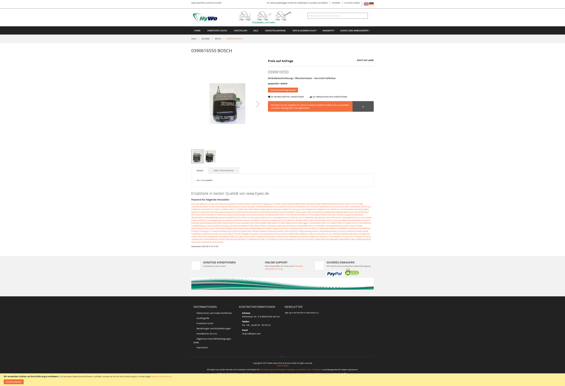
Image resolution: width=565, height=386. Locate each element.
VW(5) (317, 239)
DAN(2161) (196, 212)
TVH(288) (358, 236)
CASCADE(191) (207, 209)
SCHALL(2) (216, 234)
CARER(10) (195, 209)
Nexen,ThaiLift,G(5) (240, 228)
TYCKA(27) (366, 236)
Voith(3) (280, 239)
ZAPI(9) (215, 242)
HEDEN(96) (309, 217)
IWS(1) (312, 220)
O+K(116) (307, 228)
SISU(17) (324, 234)
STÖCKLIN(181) (249, 236)
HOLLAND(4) (366, 217)
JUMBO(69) (345, 220)
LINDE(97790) (335, 223)
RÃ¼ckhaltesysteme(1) (309, 231)
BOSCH (218, 38)
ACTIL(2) (211, 204)
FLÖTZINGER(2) (313, 214)
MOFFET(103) (348, 225)
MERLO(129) (294, 225)
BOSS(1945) (318, 206)
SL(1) (331, 234)
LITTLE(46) (346, 223)
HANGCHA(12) (265, 217)
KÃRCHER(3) (286, 223)
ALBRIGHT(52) (257, 204)
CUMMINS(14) (323, 209)
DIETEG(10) (275, 212)
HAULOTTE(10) (290, 217)
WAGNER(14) (345, 239)
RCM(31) (256, 231)
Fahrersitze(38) (238, 214)
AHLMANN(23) (230, 204)
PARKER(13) (344, 228)
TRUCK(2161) (347, 236)
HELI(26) (317, 217)
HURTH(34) (237, 220)
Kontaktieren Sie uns (207, 333)
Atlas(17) (348, 204)
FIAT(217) (282, 214)
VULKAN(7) (310, 239)
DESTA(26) (249, 212)
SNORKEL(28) (347, 234)
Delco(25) (231, 212)
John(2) (337, 220)
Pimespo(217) (205, 231)
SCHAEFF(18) (206, 234)
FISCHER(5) (301, 214)
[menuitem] (240, 30)
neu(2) (212, 228)
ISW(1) (306, 220)
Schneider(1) (254, 234)
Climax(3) (276, 209)
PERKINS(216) (355, 228)
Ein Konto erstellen (352, 3)
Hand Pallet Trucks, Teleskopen (308, 369)
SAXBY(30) (195, 234)
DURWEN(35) (329, 212)
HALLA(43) (254, 217)
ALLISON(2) (276, 204)
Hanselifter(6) (278, 217)
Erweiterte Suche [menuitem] (217, 30)
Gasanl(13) (349, 214)
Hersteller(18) (348, 217)
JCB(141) (324, 220)
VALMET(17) (243, 239)
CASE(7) (216, 209)
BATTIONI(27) (242, 206)
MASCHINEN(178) (262, 225)
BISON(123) (275, 206)
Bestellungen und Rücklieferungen (214, 328)
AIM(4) (240, 204)
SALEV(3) (342, 231)
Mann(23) (237, 225)
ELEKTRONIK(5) (362, 212)
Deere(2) (223, 212)
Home (193, 38)
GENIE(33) (358, 214)
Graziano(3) (224, 217)
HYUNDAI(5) (264, 220)
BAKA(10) (207, 206)
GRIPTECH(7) (234, 217)
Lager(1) (305, 223)
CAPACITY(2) (365, 206)
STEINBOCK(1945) (226, 236)
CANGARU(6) (354, 206)
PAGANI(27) (334, 228)
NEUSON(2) (220, 228)
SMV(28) (336, 234)
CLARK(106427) (265, 209)
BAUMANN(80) (263, 206)
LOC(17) (354, 223)
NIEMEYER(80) (255, 228)
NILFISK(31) (267, 228)
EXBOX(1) (212, 214)
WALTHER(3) (357, 239)
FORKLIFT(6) (325, 214)
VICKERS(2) (272, 239)
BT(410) (335, 206)
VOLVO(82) (289, 239)
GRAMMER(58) (212, 217)
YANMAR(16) (206, 242)
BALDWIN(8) (230, 206)
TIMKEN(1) (323, 236)
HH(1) (357, 217)
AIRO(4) (247, 204)
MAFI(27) (218, 225)
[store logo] (246, 17)
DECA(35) (215, 212)
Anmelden (336, 3)
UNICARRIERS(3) (211, 239)
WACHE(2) (325, 239)
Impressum (202, 347)
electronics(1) (349, 212)
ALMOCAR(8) (286, 204)
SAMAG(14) (351, 231)
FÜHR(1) (340, 214)
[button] (258, 104)
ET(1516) (195, 214)
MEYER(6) (304, 225)
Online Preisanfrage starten (283, 90)
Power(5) (216, 231)
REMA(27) (265, 231)
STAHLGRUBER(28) (210, 236)
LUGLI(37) (210, 225)
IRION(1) (291, 220)
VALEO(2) (234, 239)
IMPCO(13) (282, 220)
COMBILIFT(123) (288, 209)
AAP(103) (195, 204)
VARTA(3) (253, 239)
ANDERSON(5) (299, 204)
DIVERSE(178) (292, 212)
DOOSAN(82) (317, 212)
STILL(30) (238, 236)
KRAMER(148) (264, 223)
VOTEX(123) (300, 239)
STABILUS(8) (196, 236)
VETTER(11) (262, 239)
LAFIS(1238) (297, 223)
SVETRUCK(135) (263, 236)
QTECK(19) (235, 231)
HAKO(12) (245, 217)
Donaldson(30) (305, 212)
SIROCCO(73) (314, 234)
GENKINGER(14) (198, 217)
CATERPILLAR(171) (228, 209)
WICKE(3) (367, 239)
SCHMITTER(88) (242, 234)
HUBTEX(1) (203, 220)
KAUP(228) (216, 223)
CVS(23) (342, 209)
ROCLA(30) (289, 231)
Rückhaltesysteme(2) (329, 231)
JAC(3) (317, 220)
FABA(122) (221, 214)
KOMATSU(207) (228, 223)
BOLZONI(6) (296, 206)
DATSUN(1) (205, 212)
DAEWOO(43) (352, 209)
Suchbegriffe (203, 318)
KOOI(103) (253, 223)
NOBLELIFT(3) (296, 228)
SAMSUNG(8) (362, 231)
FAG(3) (229, 214)
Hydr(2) (246, 220)
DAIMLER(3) (363, 209)
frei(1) (334, 214)
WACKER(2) (335, 239)
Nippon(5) (277, 228)
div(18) (283, 212)
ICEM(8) (273, 220)
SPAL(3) (356, 234)
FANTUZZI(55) (251, 214)
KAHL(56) (195, 223)
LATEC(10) (324, 223)
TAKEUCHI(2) (282, 236)
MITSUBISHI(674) (334, 225)
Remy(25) (273, 231)
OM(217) (315, 228)
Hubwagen (290, 369)
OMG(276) (323, 228)
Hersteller (206, 38)
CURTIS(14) (334, 209)
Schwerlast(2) (266, 234)
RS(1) (297, 231)
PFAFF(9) (195, 231)
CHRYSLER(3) (253, 209)
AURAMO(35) (197, 206)
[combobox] (338, 16)
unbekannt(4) (197, 239)
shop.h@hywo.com (251, 333)
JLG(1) (330, 220)
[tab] (200, 170)
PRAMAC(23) (225, 231)
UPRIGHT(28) (224, 239)
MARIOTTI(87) (248, 225)
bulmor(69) (343, 206)
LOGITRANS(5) (364, 223)
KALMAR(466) (206, 223)
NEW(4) (229, 228)
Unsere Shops (282, 365)
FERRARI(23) (272, 214)
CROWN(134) (310, 209)
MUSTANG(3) (196, 228)
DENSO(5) (240, 212)
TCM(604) (292, 236)
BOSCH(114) (307, 206)
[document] (283, 379)
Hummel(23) (226, 220)
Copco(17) (300, 209)
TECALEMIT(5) (303, 236)
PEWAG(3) (366, 228)
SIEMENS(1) (304, 234)
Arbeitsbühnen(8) (313, 204)
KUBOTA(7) (275, 223)
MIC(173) (313, 225)
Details (200, 170)
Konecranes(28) (242, 223)
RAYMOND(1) (246, 231)
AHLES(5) (220, 204)
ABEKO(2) (204, 204)
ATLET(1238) (357, 204)
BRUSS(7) (327, 206)
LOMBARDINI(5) (198, 225)
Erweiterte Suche (205, 323)
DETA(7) (257, 212)
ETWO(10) (203, 214)
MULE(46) (358, 225)
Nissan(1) (286, 228)
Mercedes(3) (283, 225)
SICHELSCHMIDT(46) (289, 234)
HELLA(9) (326, 217)
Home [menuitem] (197, 30)
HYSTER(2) (254, 220)
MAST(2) (273, 225)
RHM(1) (281, 231)
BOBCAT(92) (285, 206)
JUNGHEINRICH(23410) (360, 220)
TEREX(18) (314, 236)
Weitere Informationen (162, 376)
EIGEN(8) (339, 212)
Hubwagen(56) (214, 220)
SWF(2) (273, 236)
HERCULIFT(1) (336, 217)
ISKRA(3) (299, 220)
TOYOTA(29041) (335, 236)
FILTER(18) (291, 214)
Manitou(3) (228, 225)
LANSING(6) (315, 223)
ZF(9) (221, 242)
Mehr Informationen (224, 170)
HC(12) (301, 217)
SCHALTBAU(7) (228, 234)
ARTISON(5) (339, 204)
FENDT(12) (262, 214)
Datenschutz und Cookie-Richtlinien (214, 313)
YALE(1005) (196, 242)
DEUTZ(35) (265, 212)
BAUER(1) (252, 206)
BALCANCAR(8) (217, 206)
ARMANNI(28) (327, 204)
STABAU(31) (365, 234)
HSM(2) (194, 220)
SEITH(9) (276, 234)
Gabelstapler (280, 369)
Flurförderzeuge (266, 369)
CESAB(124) (242, 209)
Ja (363, 106)
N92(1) (206, 228)
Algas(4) (266, 204)
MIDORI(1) (321, 225)
